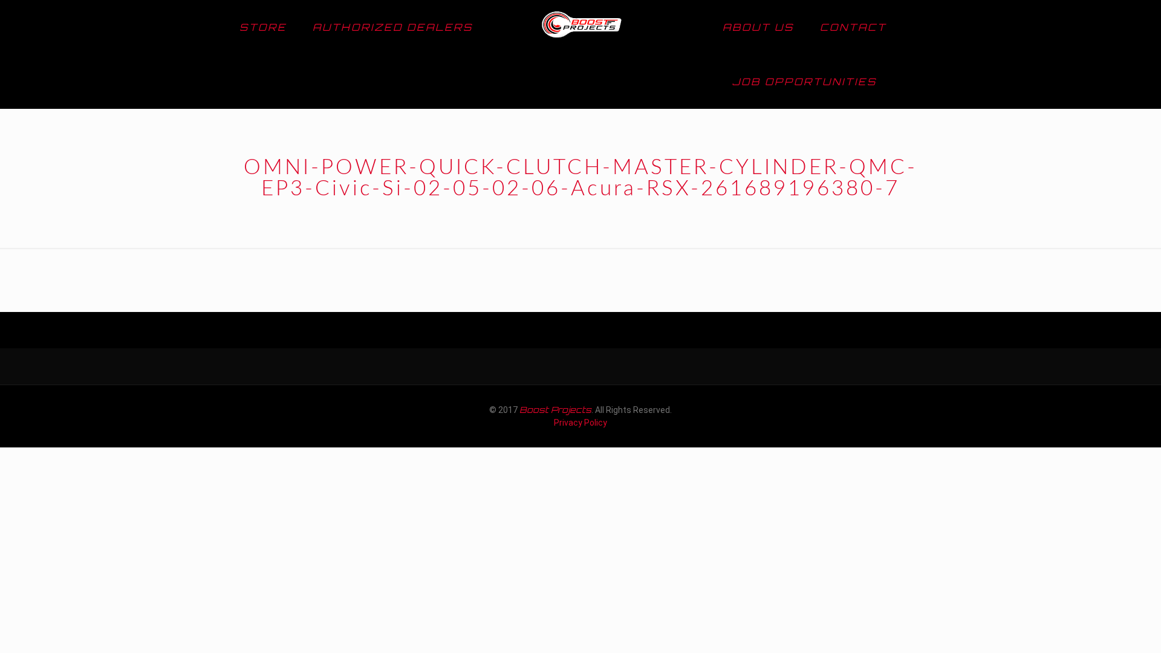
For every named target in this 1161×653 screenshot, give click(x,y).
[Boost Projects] (581, 27)
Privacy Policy (580, 422)
